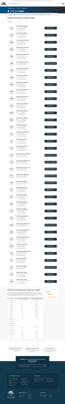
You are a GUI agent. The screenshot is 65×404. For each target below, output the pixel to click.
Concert (18, 3)
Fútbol (10, 3)
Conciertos (50, 294)
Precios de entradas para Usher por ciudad (52, 297)
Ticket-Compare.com (11, 8)
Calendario (14, 3)
